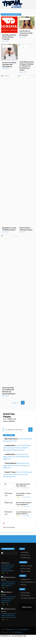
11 (23, 19)
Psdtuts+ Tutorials (26, 566)
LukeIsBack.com (26, 579)
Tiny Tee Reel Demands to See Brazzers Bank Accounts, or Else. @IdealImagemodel (17, 474)
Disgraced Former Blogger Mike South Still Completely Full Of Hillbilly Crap (16, 457)
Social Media (25, 552)
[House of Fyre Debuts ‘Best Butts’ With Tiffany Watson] (9, 60)
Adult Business (5, 563)
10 (21, 506)
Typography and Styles (28, 598)
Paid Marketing (25, 557)
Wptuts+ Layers (25, 571)
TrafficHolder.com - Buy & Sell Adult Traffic (13, 636)
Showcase (9, 629)
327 (18, 506)
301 (18, 515)
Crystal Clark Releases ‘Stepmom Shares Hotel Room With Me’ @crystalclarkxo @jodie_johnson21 (17, 448)
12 (6, 19)
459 (18, 497)
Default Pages (25, 593)
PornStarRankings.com (28, 582)
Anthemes (18, 632)
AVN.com (23, 584)
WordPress (24, 629)
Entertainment (25, 555)
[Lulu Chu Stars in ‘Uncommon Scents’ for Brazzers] (26, 28)
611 (18, 488)
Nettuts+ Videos (26, 568)
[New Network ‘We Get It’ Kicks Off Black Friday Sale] (9, 32)
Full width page (25, 595)
